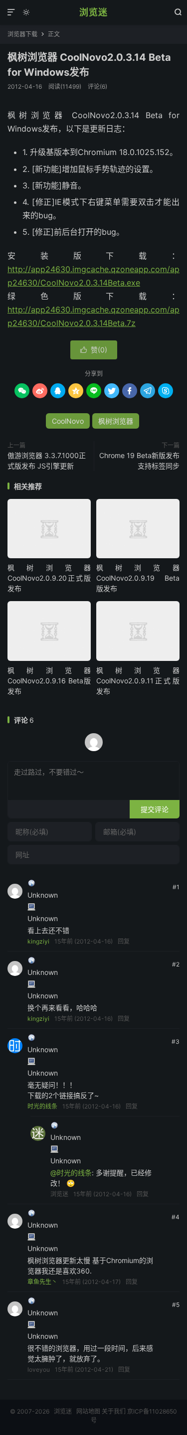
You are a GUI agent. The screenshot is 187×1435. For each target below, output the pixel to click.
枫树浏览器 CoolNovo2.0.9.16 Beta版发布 (49, 680)
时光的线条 (42, 1106)
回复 (124, 941)
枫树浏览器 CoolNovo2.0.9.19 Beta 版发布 (138, 578)
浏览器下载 (22, 34)
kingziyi (38, 941)
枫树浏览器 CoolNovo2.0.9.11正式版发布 (138, 680)
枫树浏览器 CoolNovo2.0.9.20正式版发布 (49, 578)
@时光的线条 (71, 1172)
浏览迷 (93, 12)
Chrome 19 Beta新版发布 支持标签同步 (139, 460)
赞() (93, 349)
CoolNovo (68, 421)
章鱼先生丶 (42, 1281)
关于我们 (114, 1411)
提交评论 (155, 809)
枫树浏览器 (115, 421)
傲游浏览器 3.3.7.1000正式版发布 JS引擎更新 (46, 460)
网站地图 (88, 1411)
